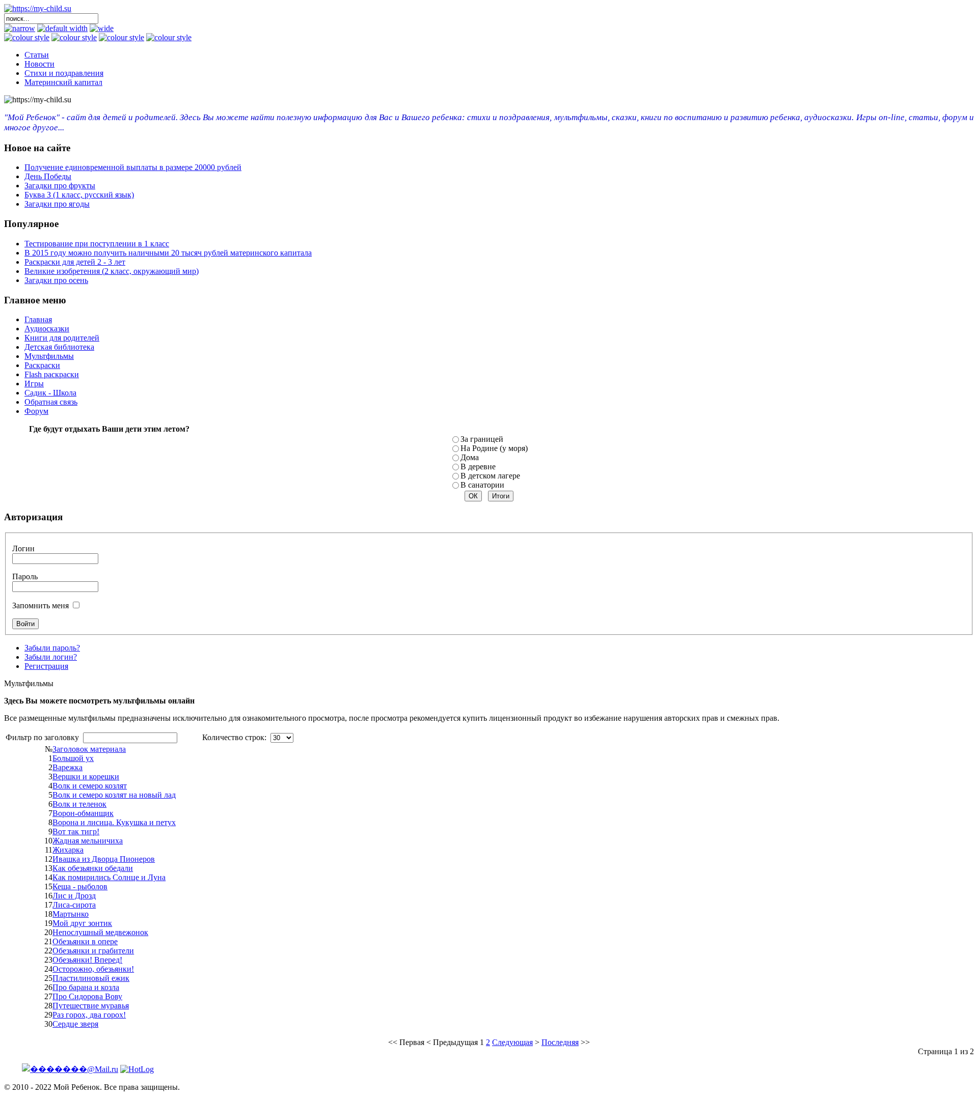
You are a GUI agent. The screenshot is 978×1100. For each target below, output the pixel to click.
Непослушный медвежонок (100, 932)
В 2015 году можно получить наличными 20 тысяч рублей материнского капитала (168, 252)
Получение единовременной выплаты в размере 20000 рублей (132, 167)
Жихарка (68, 849)
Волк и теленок (79, 804)
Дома (469, 457)
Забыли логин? (50, 657)
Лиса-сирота (74, 904)
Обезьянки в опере (85, 941)
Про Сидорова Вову (87, 996)
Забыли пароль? (52, 647)
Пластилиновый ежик (90, 978)
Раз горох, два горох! (89, 1014)
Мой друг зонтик (82, 923)
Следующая (512, 1042)
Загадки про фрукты (59, 185)
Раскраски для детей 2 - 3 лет (74, 262)
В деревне (478, 466)
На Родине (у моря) (494, 448)
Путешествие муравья (90, 1005)
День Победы (47, 176)
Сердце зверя (75, 1024)
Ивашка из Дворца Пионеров (103, 859)
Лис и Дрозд (74, 895)
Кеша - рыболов (79, 886)
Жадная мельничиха (87, 840)
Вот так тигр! (75, 831)
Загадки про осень (56, 280)
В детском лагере (490, 475)
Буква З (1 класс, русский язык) (79, 194)
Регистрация (46, 666)
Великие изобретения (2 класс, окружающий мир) (111, 271)
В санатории (482, 485)
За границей (481, 439)
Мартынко (70, 914)
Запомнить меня (40, 605)
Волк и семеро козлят (89, 785)
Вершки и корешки (85, 776)
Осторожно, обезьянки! (93, 969)
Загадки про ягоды (57, 204)
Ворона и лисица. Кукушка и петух (114, 822)
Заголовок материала (89, 749)
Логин (23, 548)
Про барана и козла (85, 987)
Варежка (67, 767)
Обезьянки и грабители (93, 950)
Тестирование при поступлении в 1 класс (96, 243)
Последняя (560, 1042)
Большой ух (73, 758)
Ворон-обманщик (83, 813)
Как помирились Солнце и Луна (109, 877)
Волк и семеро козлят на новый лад (114, 795)
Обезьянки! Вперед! (87, 959)
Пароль (25, 576)
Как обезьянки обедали (92, 868)
